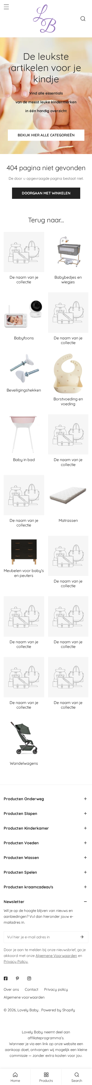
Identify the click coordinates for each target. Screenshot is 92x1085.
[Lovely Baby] (44, 19)
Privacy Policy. (16, 961)
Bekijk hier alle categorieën (46, 135)
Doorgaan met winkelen (46, 193)
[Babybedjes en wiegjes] (68, 252)
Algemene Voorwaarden (56, 955)
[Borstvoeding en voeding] (68, 373)
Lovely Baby (28, 1010)
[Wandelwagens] (24, 738)
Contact (31, 989)
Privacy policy (56, 989)
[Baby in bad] (24, 434)
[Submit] (82, 936)
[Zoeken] (83, 18)
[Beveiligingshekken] (24, 369)
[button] (46, 799)
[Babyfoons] (24, 312)
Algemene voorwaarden (24, 997)
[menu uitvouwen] (6, 6)
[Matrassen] (68, 495)
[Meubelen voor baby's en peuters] (24, 551)
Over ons (11, 989)
